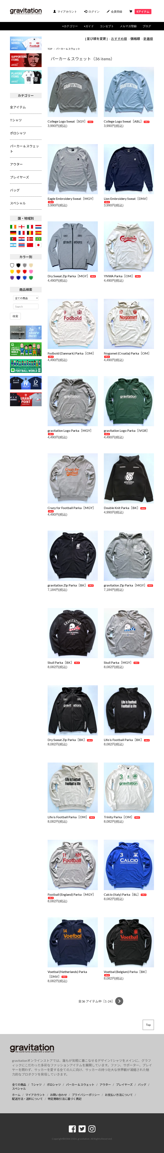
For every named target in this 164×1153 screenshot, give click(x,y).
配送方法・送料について (27, 1099)
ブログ (147, 26)
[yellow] (12, 271)
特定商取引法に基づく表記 (64, 1099)
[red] (25, 271)
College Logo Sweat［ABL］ (123, 121)
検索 (15, 316)
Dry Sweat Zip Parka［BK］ (67, 740)
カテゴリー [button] (71, 26)
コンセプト (107, 26)
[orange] (18, 271)
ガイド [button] (89, 26)
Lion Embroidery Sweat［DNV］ (126, 198)
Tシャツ (36, 1084)
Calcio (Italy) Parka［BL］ (122, 894)
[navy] (18, 277)
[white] (12, 265)
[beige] (31, 265)
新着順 (148, 39)
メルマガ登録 (128, 26)
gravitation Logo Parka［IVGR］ (126, 430)
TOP (50, 48)
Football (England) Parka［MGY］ (72, 894)
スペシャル (19, 1088)
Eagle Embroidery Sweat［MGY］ (71, 198)
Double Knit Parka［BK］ (122, 508)
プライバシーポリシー (86, 1095)
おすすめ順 (119, 39)
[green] (31, 277)
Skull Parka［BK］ (61, 662)
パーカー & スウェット (68, 48)
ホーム (16, 1095)
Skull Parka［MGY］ (118, 662)
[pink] (31, 271)
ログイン (94, 11)
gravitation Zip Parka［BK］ (68, 585)
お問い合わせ (58, 1095)
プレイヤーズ (124, 1084)
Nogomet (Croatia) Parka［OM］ (127, 353)
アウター (105, 1084)
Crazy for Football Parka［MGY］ (72, 508)
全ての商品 (19, 1084)
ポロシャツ (54, 1084)
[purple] (12, 277)
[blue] (25, 277)
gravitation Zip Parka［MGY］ (125, 585)
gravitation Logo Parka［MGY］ (70, 430)
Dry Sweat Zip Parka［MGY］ (69, 276)
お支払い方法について (119, 1095)
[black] (18, 265)
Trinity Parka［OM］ (119, 817)
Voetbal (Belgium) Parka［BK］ (126, 972)
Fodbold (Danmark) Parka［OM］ (72, 353)
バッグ (142, 1084)
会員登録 (116, 11)
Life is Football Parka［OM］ (68, 817)
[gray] (25, 265)
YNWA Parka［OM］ (119, 276)
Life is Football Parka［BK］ (124, 740)
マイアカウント (67, 11)
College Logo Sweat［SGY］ (67, 121)
